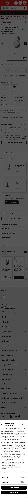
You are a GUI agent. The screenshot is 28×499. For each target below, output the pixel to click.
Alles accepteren (14, 487)
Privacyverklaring (5, 467)
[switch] (22, 477)
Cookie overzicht (13, 467)
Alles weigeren (14, 492)
